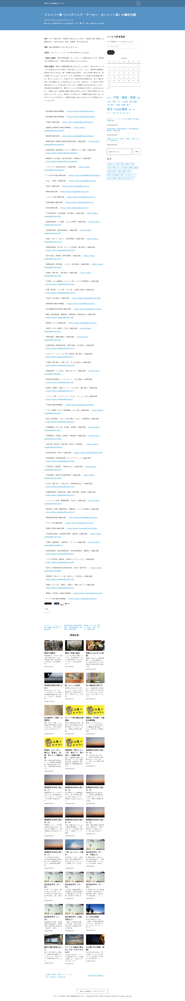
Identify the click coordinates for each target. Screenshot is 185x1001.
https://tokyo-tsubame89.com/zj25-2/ (61, 293)
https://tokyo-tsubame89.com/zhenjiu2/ (78, 136)
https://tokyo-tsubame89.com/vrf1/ (60, 348)
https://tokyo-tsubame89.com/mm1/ (60, 365)
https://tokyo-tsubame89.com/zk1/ (81, 117)
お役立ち (49, 23)
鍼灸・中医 (74, 23)
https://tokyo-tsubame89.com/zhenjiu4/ (61, 153)
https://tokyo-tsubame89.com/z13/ (75, 208)
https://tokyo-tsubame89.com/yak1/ (60, 562)
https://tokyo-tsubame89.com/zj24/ (88, 593)
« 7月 (109, 88)
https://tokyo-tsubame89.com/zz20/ (60, 250)
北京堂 (125, 102)
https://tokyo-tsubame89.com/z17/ (60, 588)
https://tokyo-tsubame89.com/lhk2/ (60, 554)
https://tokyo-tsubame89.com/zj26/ (86, 298)
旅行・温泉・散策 (118, 105)
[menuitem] (124, 121)
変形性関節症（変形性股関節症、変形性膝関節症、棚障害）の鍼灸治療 (73, 627)
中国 (138, 98)
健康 (54, 23)
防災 (114, 113)
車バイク (109, 113)
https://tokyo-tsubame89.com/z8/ (82, 181)
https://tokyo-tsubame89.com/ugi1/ (60, 495)
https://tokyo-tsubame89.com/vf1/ (60, 391)
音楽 (124, 113)
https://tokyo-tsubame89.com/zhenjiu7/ (84, 175)
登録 (110, 52)
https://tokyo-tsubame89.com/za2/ (60, 317)
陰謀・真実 (119, 113)
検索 (136, 152)
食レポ (128, 113)
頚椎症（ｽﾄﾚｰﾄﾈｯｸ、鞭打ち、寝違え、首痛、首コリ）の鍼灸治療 (92, 627)
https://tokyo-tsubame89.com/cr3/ (80, 523)
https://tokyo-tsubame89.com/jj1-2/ (60, 512)
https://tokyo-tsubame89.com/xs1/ (83, 323)
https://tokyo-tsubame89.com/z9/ (76, 186)
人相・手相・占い (114, 102)
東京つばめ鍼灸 (65, 23)
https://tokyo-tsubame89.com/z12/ (80, 202)
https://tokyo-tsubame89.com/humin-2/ (78, 122)
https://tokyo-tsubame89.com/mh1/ (80, 405)
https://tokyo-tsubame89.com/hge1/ (60, 461)
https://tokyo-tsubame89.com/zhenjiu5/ (61, 161)
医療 (57, 23)
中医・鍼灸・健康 (87, 23)
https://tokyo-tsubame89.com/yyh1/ (60, 487)
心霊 (108, 105)
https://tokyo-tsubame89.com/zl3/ (88, 309)
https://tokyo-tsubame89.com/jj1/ (59, 399)
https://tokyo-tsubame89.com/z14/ (60, 579)
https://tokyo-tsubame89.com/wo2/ (88, 453)
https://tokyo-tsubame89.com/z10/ (75, 192)
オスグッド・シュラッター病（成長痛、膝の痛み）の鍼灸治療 (53, 627)
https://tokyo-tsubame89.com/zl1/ (81, 111)
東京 (128, 105)
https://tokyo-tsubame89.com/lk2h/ (83, 517)
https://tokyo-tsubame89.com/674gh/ (82, 528)
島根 (135, 102)
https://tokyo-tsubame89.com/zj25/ (60, 284)
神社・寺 (132, 109)
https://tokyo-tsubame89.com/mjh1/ (60, 422)
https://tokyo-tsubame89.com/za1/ (83, 599)
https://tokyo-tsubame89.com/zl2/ (81, 304)
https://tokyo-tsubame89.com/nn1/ (60, 357)
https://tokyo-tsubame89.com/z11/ (81, 197)
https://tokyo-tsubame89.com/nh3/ (60, 382)
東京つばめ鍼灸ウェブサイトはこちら (92, 991)
